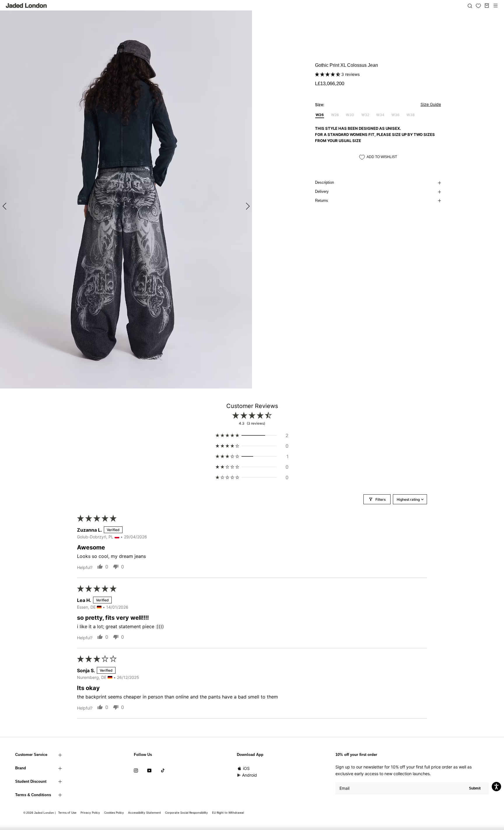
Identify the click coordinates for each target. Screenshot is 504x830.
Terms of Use (67, 812)
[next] (247, 206)
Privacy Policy (90, 812)
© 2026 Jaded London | (40, 812)
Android (249, 775)
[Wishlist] (478, 5)
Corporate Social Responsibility (186, 812)
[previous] (5, 206)
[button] (328, 74)
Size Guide (431, 104)
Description (324, 182)
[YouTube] (149, 770)
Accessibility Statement (144, 812)
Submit (475, 788)
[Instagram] (136, 770)
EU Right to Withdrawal (228, 812)
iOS (246, 768)
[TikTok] (163, 770)
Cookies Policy (114, 812)
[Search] (470, 5)
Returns (321, 200)
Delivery (322, 191)
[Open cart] (486, 5)
